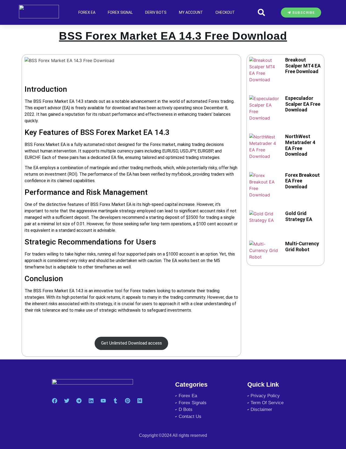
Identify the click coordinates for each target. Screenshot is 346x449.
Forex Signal (120, 12)
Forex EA (86, 12)
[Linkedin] (91, 400)
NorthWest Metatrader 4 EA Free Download (300, 145)
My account (191, 12)
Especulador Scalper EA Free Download (302, 104)
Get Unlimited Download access (131, 343)
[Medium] (139, 400)
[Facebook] (54, 400)
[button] (261, 12)
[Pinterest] (127, 400)
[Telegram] (79, 400)
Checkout (225, 12)
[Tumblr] (115, 400)
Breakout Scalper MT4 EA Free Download (303, 65)
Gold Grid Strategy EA (298, 216)
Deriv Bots (156, 12)
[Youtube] (103, 400)
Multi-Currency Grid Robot (302, 246)
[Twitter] (66, 400)
